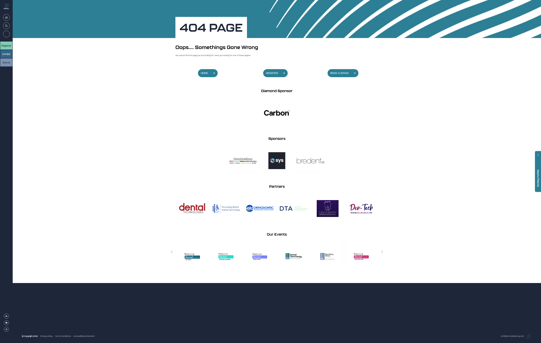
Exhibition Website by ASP (512, 336)
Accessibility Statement (84, 336)
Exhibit (6, 54)
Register (6, 45)
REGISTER (272, 73)
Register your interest (252, 312)
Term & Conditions (63, 336)
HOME (204, 73)
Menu (6, 8)
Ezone (6, 62)
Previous (171, 251)
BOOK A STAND (339, 73)
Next (382, 251)
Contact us (248, 327)
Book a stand (249, 315)
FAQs (245, 323)
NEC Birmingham (318, 312)
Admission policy (250, 319)
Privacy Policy (46, 336)
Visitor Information (251, 304)
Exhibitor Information (252, 308)
